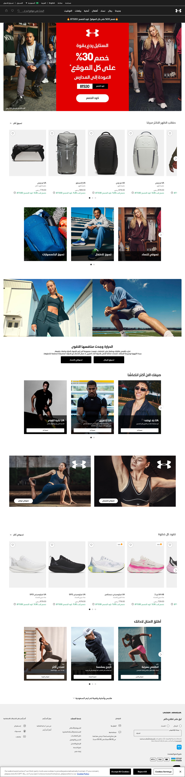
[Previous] (176, 158)
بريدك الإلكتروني (174, 730)
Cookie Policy (83, 774)
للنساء (163, 726)
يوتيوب (18, 736)
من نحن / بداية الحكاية (44, 725)
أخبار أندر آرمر (47, 729)
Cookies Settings (163, 771)
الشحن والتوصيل (75, 739)
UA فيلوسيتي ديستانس (115, 594)
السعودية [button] (31, 3)
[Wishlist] (170, 133)
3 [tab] (89, 197)
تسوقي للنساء (76, 359)
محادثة (60, 3)
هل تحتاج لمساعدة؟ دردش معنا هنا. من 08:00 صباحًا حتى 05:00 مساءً (104, 737)
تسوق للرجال (109, 359)
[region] (92, 772)
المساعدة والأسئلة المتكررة (72, 731)
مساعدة (68, 3)
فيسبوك (18, 731)
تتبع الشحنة (77, 747)
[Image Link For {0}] (135, 480)
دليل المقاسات (76, 735)
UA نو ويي (159, 182)
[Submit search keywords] (19, 10)
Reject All (142, 771)
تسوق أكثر (17, 123)
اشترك (138, 733)
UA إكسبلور (80, 182)
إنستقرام (17, 725)
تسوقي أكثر (18, 534)
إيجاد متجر (77, 751)
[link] (118, 10)
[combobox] (30, 10)
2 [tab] (92, 197)
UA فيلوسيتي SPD (77, 594)
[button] (110, 10)
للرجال (176, 726)
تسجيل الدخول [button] (8, 3)
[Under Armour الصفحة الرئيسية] (178, 11)
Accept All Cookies (120, 771)
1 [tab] (95, 197)
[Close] (180, 771)
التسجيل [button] (20, 3)
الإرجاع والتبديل (76, 743)
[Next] (9, 158)
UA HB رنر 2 (159, 594)
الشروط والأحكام (150, 739)
